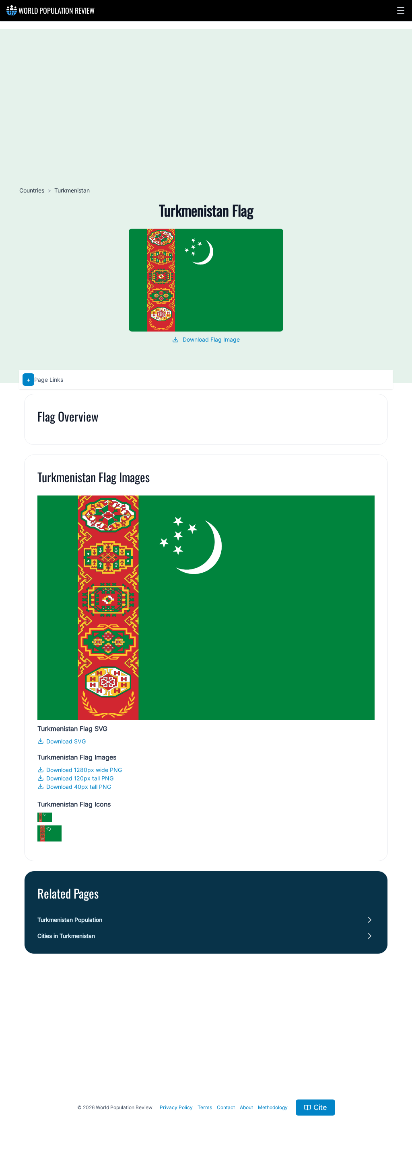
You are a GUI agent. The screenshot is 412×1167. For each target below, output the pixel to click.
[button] (401, 10)
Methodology (273, 1107)
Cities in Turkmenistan (66, 935)
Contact (226, 1107)
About (246, 1107)
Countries (31, 190)
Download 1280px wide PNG (84, 769)
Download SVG (66, 741)
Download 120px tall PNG (79, 778)
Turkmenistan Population (69, 919)
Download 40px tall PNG (78, 786)
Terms (205, 1107)
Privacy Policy (176, 1107)
